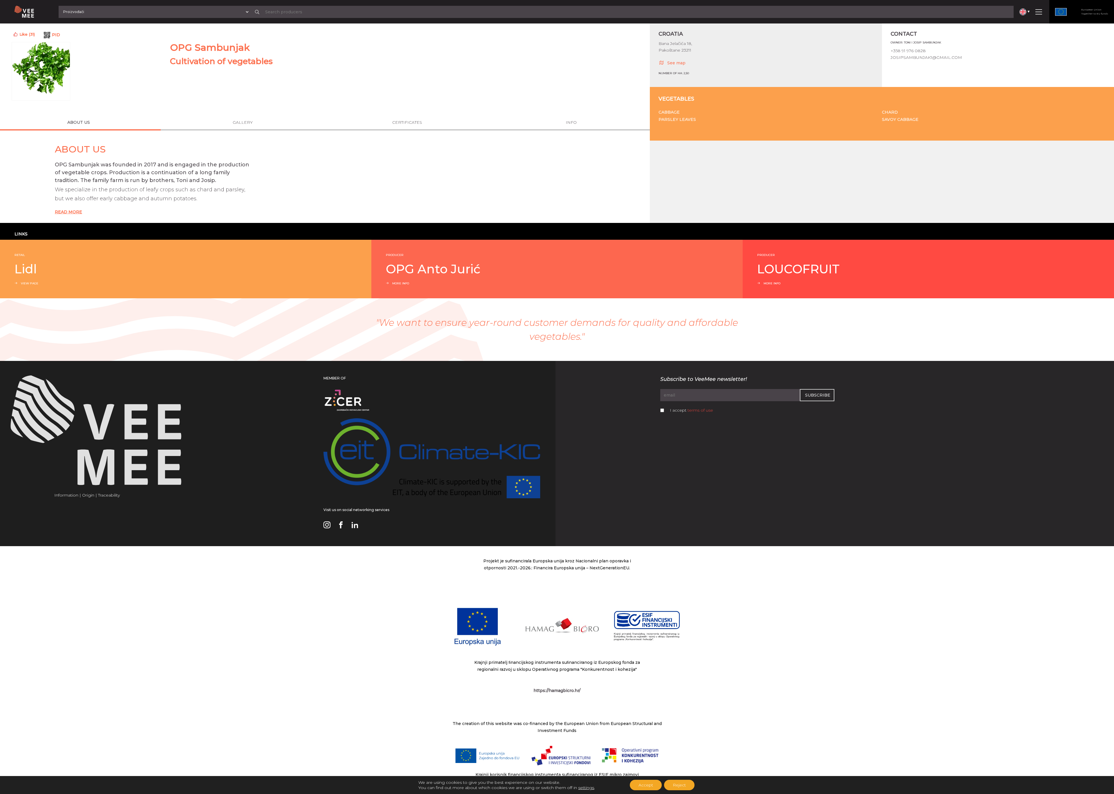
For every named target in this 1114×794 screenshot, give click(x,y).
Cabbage (669, 112)
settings (586, 787)
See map (676, 63)
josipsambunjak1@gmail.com (926, 57)
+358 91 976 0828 (908, 50)
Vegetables (676, 99)
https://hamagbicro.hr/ (557, 690)
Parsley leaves (677, 119)
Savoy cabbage (900, 119)
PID (56, 34)
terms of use (700, 410)
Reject (679, 785)
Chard (890, 112)
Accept (646, 785)
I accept (691, 410)
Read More (68, 212)
